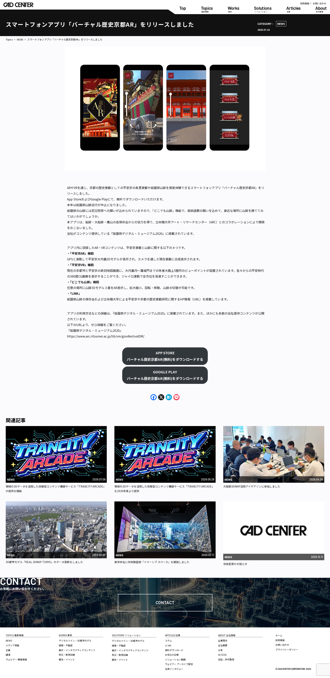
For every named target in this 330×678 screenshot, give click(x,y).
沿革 (220, 650)
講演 (8, 654)
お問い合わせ (319, 3)
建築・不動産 (66, 645)
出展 (8, 650)
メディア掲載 (12, 645)
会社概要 (222, 645)
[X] (161, 397)
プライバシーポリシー (286, 649)
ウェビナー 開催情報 (16, 659)
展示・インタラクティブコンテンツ (77, 650)
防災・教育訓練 (67, 654)
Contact (165, 602)
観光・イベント (67, 659)
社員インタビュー (174, 668)
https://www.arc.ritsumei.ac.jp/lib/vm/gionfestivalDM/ (105, 336)
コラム (168, 640)
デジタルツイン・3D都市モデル (75, 640)
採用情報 (304, 3)
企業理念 (222, 640)
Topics (9, 39)
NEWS (281, 24)
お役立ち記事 (172, 654)
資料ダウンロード (174, 650)
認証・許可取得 (226, 659)
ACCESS (222, 654)
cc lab (168, 645)
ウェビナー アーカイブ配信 (179, 664)
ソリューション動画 (175, 659)
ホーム (278, 635)
